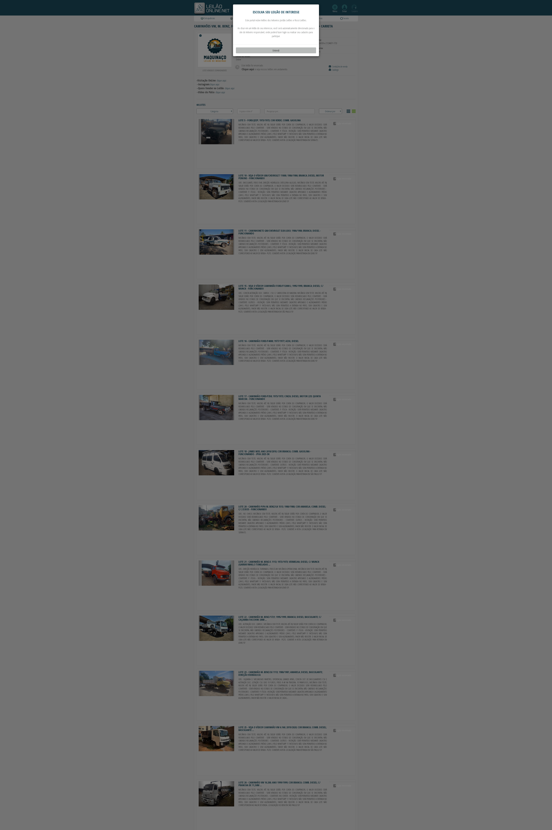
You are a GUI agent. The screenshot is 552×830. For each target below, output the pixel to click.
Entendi (276, 50)
